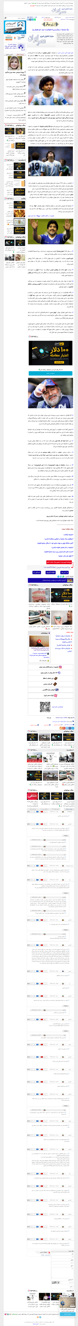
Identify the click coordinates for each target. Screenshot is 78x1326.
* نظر (72, 1266)
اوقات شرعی (44, 3)
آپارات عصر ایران (49, 695)
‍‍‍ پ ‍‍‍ (34, 17)
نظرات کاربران (51, 572)
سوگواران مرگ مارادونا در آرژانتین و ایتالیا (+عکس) (59, 539)
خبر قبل (37, 572)
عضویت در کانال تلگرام (47, 216)
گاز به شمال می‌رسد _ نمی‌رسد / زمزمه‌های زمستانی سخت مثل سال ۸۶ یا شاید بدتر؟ (39, 655)
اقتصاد (25, 3)
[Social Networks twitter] (61, 577)
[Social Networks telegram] (58, 577)
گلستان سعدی (48, 684)
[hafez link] (50, 24)
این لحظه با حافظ (48, 678)
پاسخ (28, 811)
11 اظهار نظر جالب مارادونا (66, 556)
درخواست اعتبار (50, 373)
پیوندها (36, 1314)
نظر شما (71, 1251)
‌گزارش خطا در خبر (48, 19)
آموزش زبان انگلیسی (49, 690)
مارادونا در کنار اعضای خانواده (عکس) (62, 547)
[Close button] (75, 1296)
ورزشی (68, 5)
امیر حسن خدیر (56, 721)
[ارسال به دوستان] (29, 17)
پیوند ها (39, 3)
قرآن (49, 5)
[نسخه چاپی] (28, 17)
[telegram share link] (32, 20)
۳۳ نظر (43, 17)
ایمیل (72, 1260)
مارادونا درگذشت (68, 535)
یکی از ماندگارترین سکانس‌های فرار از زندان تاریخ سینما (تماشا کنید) (40, 649)
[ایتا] (61, 728)
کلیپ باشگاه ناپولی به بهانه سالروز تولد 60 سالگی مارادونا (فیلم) (55, 543)
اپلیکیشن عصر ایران (57, 707)
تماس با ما (66, 3)
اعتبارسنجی (47, 1255)
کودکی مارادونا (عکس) (63, 645)
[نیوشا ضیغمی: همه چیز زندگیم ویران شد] (15, 63)
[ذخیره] (31, 17)
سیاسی (29, 3)
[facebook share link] (30, 20)
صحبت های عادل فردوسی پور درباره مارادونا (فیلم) (58, 552)
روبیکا (38, 216)
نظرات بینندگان (69, 809)
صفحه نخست (71, 17)
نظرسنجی (54, 3)
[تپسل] (29, 337)
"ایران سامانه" (36, 1324)
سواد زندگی (34, 3)
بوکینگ (42, 1255)
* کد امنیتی (70, 1280)
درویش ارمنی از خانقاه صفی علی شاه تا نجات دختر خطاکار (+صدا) (15, 47)
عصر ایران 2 (38, 5)
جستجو (58, 3)
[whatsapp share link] (35, 20)
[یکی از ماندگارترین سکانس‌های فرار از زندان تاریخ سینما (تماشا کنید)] (39, 641)
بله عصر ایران (31, 216)
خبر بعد (63, 572)
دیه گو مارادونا (63, 721)
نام (72, 1254)
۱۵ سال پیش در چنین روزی (49, 673)
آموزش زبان (32, 5)
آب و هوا (49, 3)
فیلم (42, 5)
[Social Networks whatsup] (63, 577)
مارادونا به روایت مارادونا (63, 636)
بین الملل (64, 5)
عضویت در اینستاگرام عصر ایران (48, 667)
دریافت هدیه (67, 1314)
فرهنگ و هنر (58, 5)
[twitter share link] (28, 20)
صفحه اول (71, 3)
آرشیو (62, 3)
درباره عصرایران (55, 1314)
